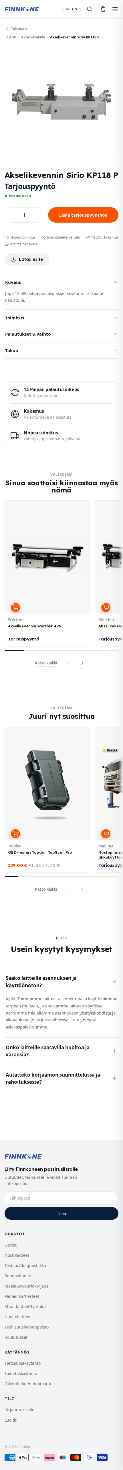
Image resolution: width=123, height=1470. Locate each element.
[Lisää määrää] (37, 215)
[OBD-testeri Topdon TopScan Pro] (47, 799)
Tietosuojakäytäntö (23, 1363)
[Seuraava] (82, 663)
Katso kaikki (46, 663)
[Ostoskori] (103, 9)
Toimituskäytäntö (21, 1373)
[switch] (71, 9)
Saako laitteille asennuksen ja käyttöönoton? (41, 982)
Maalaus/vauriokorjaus (26, 1286)
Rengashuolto (18, 1275)
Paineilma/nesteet (22, 1296)
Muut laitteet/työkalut (25, 1306)
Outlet (11, 1245)
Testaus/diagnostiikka (25, 1265)
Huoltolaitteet (18, 1316)
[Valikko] (115, 9)
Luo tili (11, 1420)
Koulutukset (16, 1337)
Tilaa (61, 1213)
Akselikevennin (33, 37)
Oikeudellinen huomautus (30, 1383)
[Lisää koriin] (15, 607)
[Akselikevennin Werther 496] (47, 573)
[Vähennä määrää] (12, 215)
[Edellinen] (68, 663)
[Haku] (89, 9)
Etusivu (10, 37)
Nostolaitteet (17, 1255)
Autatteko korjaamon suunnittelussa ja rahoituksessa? (53, 1078)
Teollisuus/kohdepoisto (27, 1327)
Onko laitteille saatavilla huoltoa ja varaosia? (48, 1051)
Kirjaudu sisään (20, 1409)
